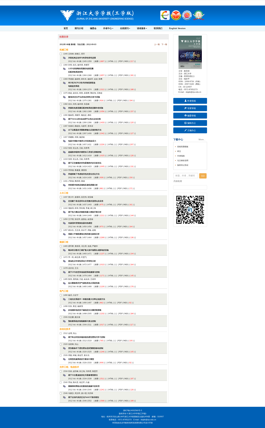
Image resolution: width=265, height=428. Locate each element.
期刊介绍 (79, 28)
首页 (66, 28)
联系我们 (158, 28)
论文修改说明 (182, 160)
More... (202, 139)
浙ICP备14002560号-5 (132, 410)
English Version (177, 28)
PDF (121, 61)
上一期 (157, 44)
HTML (111, 61)
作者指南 (181, 156)
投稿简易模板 (182, 147)
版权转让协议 (182, 165)
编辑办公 (191, 123)
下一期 (164, 44)
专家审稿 (191, 108)
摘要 (96, 61)
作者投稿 (191, 101)
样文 (179, 151)
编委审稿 (191, 115)
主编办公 (191, 130)
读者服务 (141, 28)
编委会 (93, 28)
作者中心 (107, 28)
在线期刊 (124, 28)
